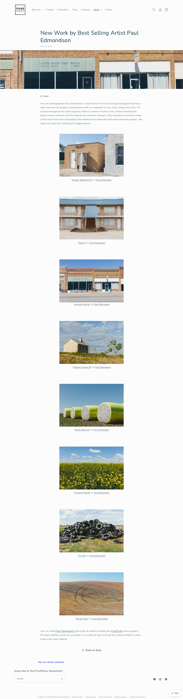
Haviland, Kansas (82, 304)
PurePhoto (117, 631)
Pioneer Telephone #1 (82, 180)
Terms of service (105, 697)
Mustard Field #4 (82, 492)
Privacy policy (90, 697)
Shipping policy (121, 697)
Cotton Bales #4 (82, 430)
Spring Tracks (82, 618)
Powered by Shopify (61, 697)
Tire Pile (82, 555)
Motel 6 (82, 243)
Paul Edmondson (104, 180)
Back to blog (93, 650)
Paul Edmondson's (65, 631)
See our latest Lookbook (51, 662)
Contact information (137, 697)
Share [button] (46, 96)
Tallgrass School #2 (82, 367)
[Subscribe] (61, 679)
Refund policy (77, 697)
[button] (37, 10)
